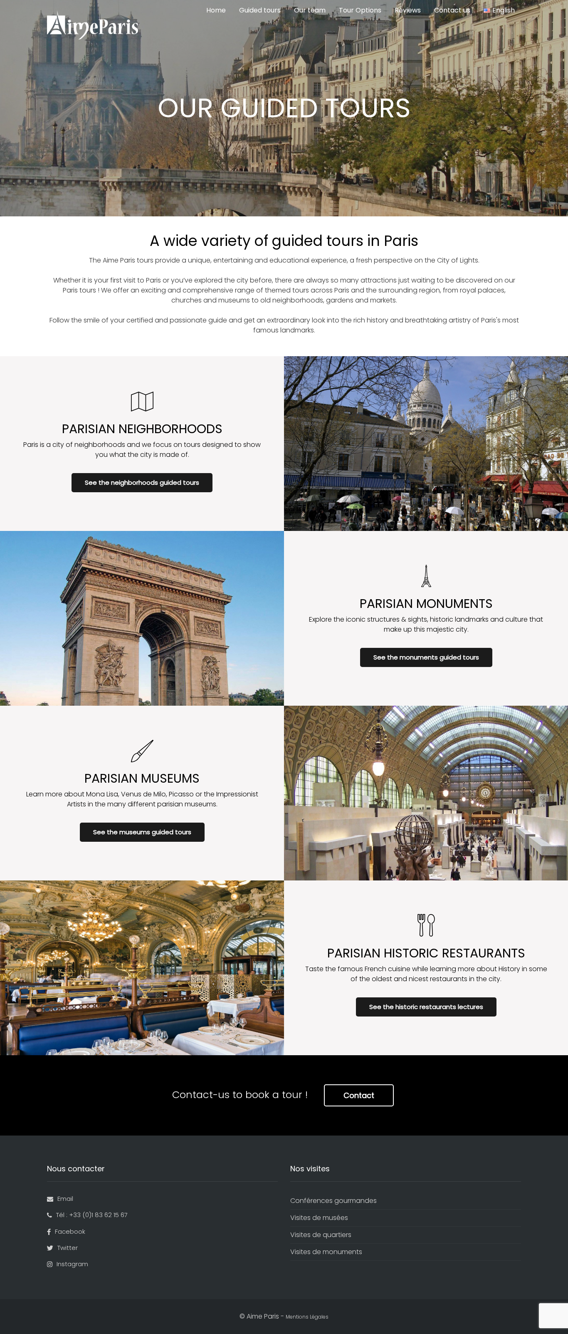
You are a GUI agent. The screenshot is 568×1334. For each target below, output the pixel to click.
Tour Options (360, 10)
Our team (310, 10)
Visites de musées (319, 1217)
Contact (358, 1095)
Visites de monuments (326, 1252)
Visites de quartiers (320, 1235)
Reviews (408, 10)
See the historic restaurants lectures (426, 1006)
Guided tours (260, 10)
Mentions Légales (307, 1316)
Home (216, 10)
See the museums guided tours (142, 832)
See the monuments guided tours (426, 657)
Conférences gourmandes (333, 1200)
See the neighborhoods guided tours (142, 482)
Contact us (452, 10)
